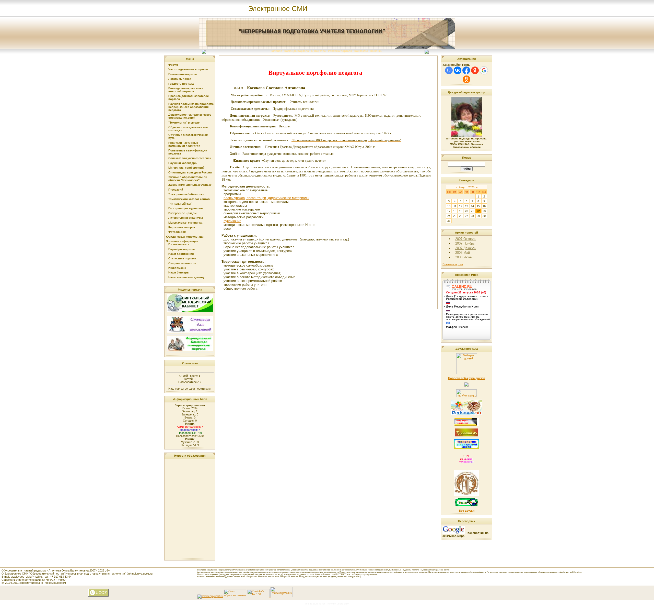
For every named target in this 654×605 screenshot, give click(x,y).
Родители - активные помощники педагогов (184, 144)
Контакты (361, 50)
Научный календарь (182, 162)
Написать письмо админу (186, 277)
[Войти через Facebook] (466, 70)
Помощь (376, 50)
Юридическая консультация (185, 236)
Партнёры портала (181, 249)
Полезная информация (182, 241)
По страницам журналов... (186, 208)
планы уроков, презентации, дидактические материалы (266, 198)
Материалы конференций (186, 167)
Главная (276, 50)
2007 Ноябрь (465, 243)
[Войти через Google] (484, 70)
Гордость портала (181, 83)
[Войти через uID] (449, 70)
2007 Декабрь (465, 248)
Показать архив (452, 264)
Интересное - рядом (182, 213)
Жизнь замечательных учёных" (190, 184)
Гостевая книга (178, 244)
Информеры (177, 267)
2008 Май (462, 253)
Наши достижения (181, 253)
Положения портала (182, 74)
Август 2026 (466, 187)
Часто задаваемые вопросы (188, 69)
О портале (318, 50)
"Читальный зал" (180, 203)
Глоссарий (175, 189)
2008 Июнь (463, 257)
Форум (173, 64)
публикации (232, 221)
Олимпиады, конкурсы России (190, 172)
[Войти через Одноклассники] (466, 79)
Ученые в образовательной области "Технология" (187, 178)
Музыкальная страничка (185, 222)
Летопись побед (179, 78)
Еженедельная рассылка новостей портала (185, 90)
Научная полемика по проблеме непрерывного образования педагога (191, 107)
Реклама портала (340, 50)
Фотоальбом (177, 231)
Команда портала (296, 50)
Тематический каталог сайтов (189, 199)
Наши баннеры (178, 272)
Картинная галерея (181, 227)
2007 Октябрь (465, 239)
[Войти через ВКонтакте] (457, 70)
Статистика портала (182, 258)
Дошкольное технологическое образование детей (189, 116)
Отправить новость (182, 263)
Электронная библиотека (186, 194)
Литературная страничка (185, 217)
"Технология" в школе (184, 122)
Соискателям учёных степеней (189, 158)
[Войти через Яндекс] (475, 70)
